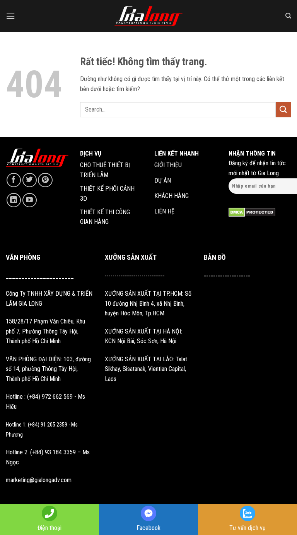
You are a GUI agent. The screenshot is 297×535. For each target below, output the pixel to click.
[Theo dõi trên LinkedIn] (14, 200)
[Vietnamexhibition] (148, 16)
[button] (10, 16)
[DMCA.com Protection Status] (252, 211)
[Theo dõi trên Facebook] (14, 180)
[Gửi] (283, 109)
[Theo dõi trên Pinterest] (45, 180)
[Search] (288, 15)
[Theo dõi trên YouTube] (29, 200)
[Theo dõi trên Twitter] (29, 180)
